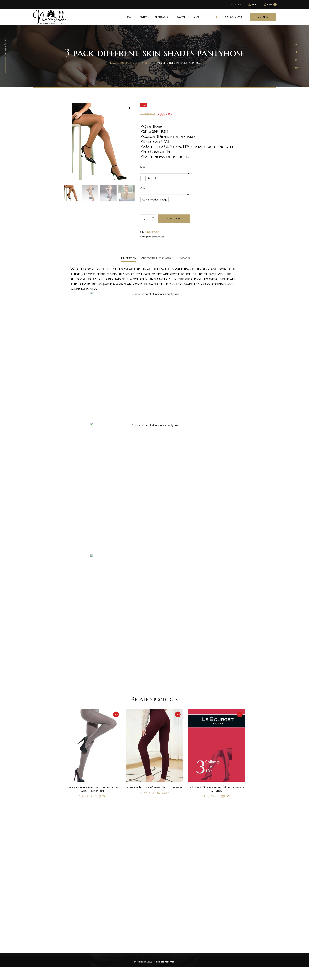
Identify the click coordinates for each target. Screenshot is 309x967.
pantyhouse (158, 236)
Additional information (157, 258)
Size (142, 166)
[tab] (128, 258)
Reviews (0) (185, 258)
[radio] (143, 178)
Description (128, 258)
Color (143, 188)
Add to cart (174, 218)
